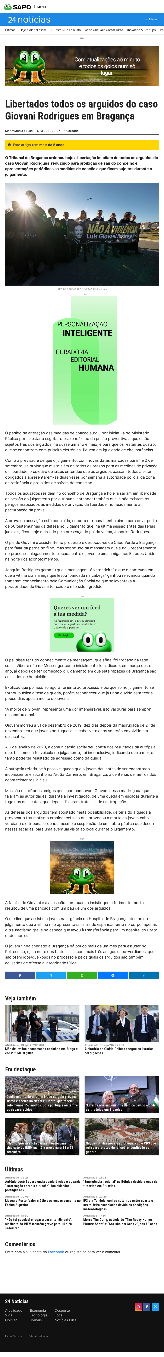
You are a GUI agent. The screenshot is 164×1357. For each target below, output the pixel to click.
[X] (155, 1307)
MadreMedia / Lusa (19, 131)
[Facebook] (147, 1307)
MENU (41, 7)
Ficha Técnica (13, 1336)
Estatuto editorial (38, 1336)
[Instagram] (138, 1307)
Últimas (14, 1169)
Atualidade (71, 131)
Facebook (56, 1252)
